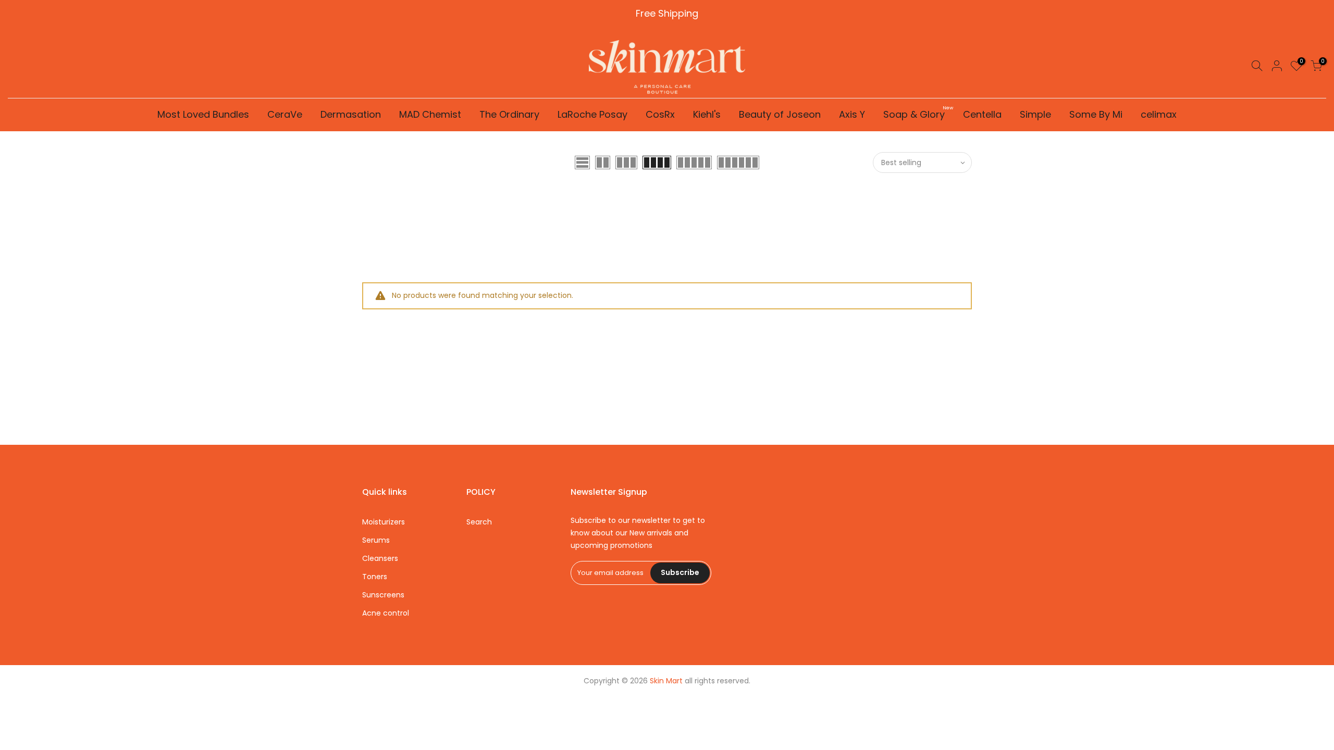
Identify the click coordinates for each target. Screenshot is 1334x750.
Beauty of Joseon (780, 114)
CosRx (660, 114)
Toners (374, 576)
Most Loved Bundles (203, 114)
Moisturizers (383, 522)
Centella (982, 114)
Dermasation (350, 114)
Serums (376, 540)
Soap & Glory (918, 113)
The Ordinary (509, 114)
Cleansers (380, 558)
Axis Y (852, 114)
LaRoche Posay (592, 114)
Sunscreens (383, 595)
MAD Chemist (430, 114)
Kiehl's (707, 114)
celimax (1159, 114)
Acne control (385, 613)
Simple (1035, 114)
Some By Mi (1095, 114)
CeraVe (284, 114)
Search (479, 522)
